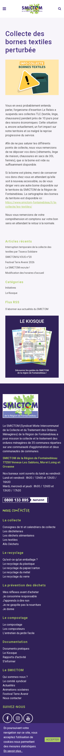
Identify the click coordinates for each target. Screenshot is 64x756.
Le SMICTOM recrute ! (17, 267)
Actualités (9, 685)
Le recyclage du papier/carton (21, 568)
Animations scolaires (16, 689)
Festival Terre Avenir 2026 (19, 262)
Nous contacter (12, 698)
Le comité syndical (14, 681)
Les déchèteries (13, 531)
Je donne (8, 609)
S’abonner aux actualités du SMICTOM (26, 309)
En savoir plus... (13, 751)
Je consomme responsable (20, 596)
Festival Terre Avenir (15, 694)
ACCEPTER (52, 739)
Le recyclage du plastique (19, 563)
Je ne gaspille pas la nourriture (22, 604)
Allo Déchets (11, 544)
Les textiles (10, 539)
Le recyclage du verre (16, 576)
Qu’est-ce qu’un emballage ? (20, 559)
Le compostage (12, 624)
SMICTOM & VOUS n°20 (18, 257)
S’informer (9, 661)
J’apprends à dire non (16, 600)
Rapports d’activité (14, 657)
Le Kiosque (11, 293)
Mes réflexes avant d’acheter (21, 592)
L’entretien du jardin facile (18, 633)
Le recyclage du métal (16, 572)
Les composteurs (14, 629)
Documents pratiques (16, 648)
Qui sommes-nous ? (15, 677)
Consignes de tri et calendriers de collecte (29, 527)
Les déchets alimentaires (18, 535)
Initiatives (10, 287)
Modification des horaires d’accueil (24, 272)
